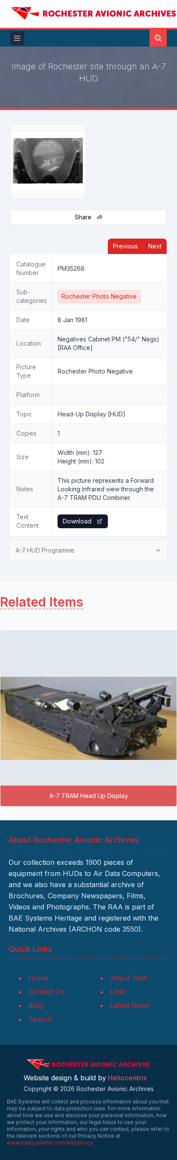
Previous (125, 246)
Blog (35, 1005)
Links (118, 991)
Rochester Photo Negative (99, 296)
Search (40, 1019)
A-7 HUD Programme (44, 550)
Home (38, 978)
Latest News (130, 1005)
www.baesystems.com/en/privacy (50, 1142)
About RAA (128, 978)
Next (155, 246)
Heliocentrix (127, 1077)
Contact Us (46, 991)
